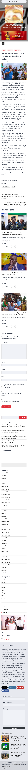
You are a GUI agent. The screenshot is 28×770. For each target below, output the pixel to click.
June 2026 (4, 478)
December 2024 (5, 527)
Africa (3, 579)
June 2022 (4, 567)
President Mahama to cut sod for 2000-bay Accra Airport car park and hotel (12, 431)
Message (5, 709)
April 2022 (3, 573)
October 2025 (5, 500)
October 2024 (5, 532)
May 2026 (3, 481)
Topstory (17, 50)
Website (3, 377)
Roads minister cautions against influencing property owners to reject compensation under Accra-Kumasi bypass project (13, 436)
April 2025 (3, 516)
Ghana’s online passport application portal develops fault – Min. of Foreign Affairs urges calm (13, 426)
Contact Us (14, 728)
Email (3, 369)
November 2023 (5, 562)
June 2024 (4, 543)
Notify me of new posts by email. (11, 401)
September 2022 (5, 565)
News (4, 50)
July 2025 (3, 508)
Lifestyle (3, 593)
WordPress (6, 766)
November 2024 (5, 529)
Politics (10, 50)
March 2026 (4, 486)
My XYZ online (14, 25)
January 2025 (4, 524)
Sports (3, 604)
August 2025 (4, 505)
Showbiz (3, 601)
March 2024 (4, 551)
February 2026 (5, 489)
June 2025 (4, 511)
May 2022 (3, 570)
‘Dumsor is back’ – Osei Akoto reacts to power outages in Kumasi (12, 273)
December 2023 (5, 559)
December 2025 (5, 494)
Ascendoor (16, 764)
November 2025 (5, 497)
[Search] (25, 43)
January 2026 (5, 492)
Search (3, 415)
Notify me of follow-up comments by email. (12, 394)
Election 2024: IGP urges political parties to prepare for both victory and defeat (13, 233)
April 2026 (3, 483)
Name (3, 362)
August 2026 (4, 473)
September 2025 (5, 502)
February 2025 (5, 521)
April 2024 (4, 548)
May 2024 (4, 546)
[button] (25, 616)
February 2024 (5, 554)
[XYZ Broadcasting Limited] (5, 639)
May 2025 (3, 513)
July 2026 (3, 475)
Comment (4, 342)
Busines (3, 582)
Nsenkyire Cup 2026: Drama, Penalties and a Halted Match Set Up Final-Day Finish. (18, 745)
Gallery (3, 590)
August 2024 (4, 538)
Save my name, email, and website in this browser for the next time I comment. (14, 386)
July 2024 (3, 540)
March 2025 (4, 519)
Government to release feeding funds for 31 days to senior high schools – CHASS (13, 313)
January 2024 (5, 557)
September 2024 (5, 535)
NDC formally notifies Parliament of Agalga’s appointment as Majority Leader (13, 445)
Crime (3, 585)
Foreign (3, 587)
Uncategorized (5, 609)
